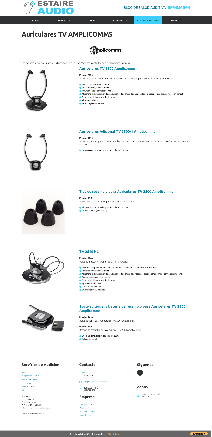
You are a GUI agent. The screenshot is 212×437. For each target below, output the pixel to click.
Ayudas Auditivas (148, 20)
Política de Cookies (87, 411)
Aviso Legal (84, 408)
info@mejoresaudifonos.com (96, 382)
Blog (24, 390)
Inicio (35, 20)
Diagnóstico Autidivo (30, 376)
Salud (92, 20)
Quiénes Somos (86, 404)
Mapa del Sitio (85, 415)
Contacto (176, 20)
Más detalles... (115, 434)
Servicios (64, 20)
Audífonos (179, 7)
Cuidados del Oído (29, 379)
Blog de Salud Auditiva (145, 7)
